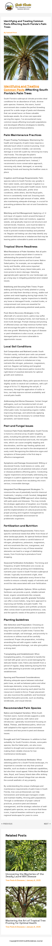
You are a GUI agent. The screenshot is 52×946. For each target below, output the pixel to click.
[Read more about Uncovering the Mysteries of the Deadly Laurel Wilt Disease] (26, 855)
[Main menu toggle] (46, 6)
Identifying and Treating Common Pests (21, 88)
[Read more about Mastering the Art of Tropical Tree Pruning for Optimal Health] (26, 902)
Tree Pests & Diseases (15, 880)
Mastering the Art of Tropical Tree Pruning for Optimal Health (26, 922)
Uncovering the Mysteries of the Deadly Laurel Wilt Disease (25, 875)
